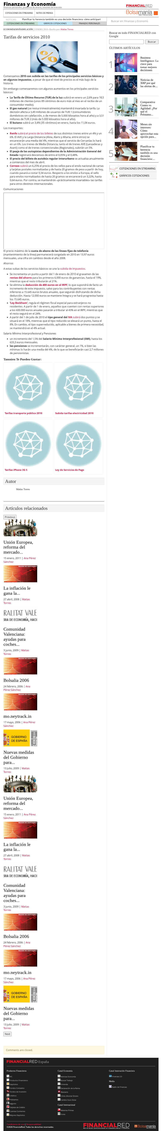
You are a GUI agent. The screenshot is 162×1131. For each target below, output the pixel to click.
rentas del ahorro (21, 277)
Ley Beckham (18, 303)
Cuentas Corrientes (17, 1111)
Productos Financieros (18, 1080)
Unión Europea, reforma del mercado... (18, 547)
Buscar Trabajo (66, 1080)
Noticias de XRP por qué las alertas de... (149, 83)
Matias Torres (67, 29)
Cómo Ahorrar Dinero (69, 1096)
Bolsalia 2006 (16, 680)
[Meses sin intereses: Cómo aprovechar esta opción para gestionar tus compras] (126, 129)
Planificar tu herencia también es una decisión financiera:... (149, 152)
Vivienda (64, 1084)
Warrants (64, 1092)
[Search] (154, 21)
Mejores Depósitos (17, 1115)
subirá (19, 166)
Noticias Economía (68, 1076)
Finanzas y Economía (29, 4)
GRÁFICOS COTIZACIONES (55, 23)
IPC (10, 1076)
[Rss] (156, 13)
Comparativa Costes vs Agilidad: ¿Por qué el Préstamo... (148, 108)
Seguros (12, 1103)
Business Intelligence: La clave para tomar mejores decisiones (149, 64)
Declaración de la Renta (70, 1088)
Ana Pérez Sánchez (16, 688)
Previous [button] (10, 517)
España (18, 29)
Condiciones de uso (15, 1124)
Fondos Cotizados (16, 1088)
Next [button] (7, 1034)
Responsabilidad (33, 1124)
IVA (70, 317)
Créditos (12, 1095)
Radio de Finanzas (119, 1087)
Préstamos (13, 1099)
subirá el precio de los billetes (31, 133)
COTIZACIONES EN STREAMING (19, 13)
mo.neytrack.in (17, 716)
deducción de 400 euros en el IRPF (46, 285)
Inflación (27, 29)
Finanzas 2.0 (117, 1076)
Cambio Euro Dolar (68, 1100)
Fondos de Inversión (17, 1092)
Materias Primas (67, 1110)
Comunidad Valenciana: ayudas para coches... (14, 637)
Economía (8, 29)
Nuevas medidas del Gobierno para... (18, 757)
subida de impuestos (72, 268)
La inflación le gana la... (17, 591)
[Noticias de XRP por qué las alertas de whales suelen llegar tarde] (126, 84)
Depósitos (13, 1084)
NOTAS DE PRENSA (44, 13)
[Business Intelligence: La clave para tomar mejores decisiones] (126, 62)
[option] (20, 541)
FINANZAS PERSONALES (89, 23)
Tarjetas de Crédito (17, 1107)
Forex (62, 1114)
